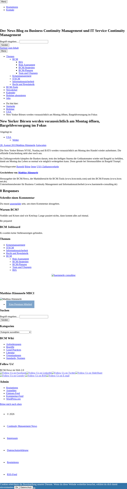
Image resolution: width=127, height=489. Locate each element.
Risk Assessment (27, 64)
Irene (33, 166)
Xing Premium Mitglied (20, 304)
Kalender (10, 92)
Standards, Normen (15, 358)
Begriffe (10, 347)
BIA (21, 62)
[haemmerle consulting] (63, 281)
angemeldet (15, 203)
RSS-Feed (12, 474)
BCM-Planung (26, 70)
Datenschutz (26, 487)
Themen (10, 56)
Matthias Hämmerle (25, 145)
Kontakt (10, 10)
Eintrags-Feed (13, 393)
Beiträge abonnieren (16, 95)
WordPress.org (13, 399)
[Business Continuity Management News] (19, 24)
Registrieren (12, 7)
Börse (28, 166)
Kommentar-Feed (14, 396)
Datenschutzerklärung (17, 450)
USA (8, 137)
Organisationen (13, 355)
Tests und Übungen (28, 73)
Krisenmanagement (21, 76)
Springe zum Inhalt (9, 48)
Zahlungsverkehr (50, 166)
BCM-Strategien (27, 67)
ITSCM (16, 78)
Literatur (10, 352)
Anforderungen (13, 344)
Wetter (15, 140)
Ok (16, 487)
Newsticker (11, 90)
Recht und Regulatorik (23, 84)
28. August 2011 (8, 145)
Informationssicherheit (23, 81)
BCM (15, 59)
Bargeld (20, 166)
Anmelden (11, 390)
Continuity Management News (22, 426)
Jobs (8, 98)
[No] (34, 488)
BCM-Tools (12, 87)
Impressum (12, 438)
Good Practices (13, 349)
